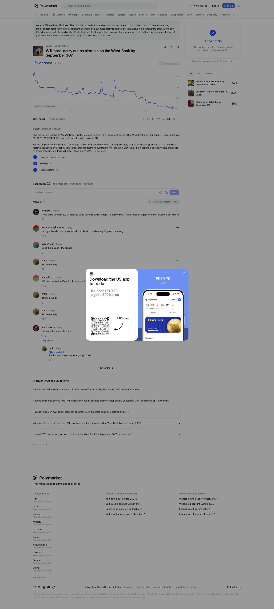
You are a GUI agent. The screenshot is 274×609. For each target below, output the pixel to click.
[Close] (184, 273)
